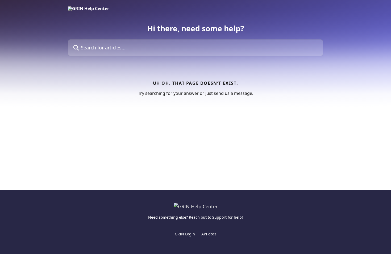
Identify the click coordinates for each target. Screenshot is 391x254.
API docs (209, 233)
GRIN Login (185, 233)
